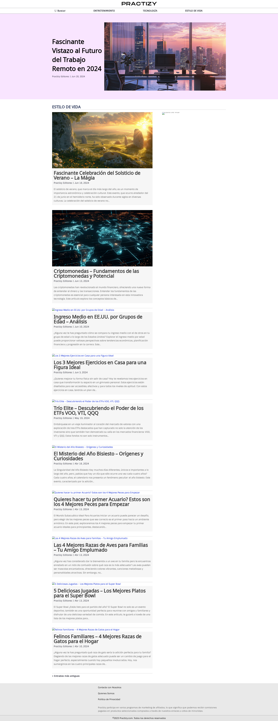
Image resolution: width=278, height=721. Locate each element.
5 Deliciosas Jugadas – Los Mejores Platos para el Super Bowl (100, 592)
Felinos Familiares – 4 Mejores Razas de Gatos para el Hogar (98, 638)
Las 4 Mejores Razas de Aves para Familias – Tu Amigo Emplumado (101, 546)
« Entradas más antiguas (66, 676)
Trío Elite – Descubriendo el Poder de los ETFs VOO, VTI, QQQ (99, 409)
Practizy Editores (60, 76)
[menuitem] (60, 10)
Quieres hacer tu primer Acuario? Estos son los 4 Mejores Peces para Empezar (102, 501)
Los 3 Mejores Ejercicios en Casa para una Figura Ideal (100, 364)
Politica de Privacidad (109, 699)
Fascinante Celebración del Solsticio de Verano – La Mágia (97, 174)
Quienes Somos (106, 693)
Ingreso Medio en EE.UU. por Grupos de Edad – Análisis (98, 318)
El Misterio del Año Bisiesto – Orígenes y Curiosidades (98, 455)
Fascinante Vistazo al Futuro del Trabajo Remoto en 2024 (77, 54)
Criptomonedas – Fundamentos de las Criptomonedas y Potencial (96, 272)
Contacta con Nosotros (109, 687)
